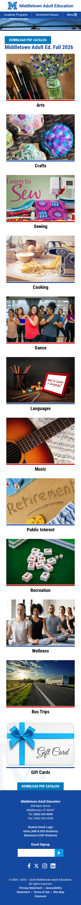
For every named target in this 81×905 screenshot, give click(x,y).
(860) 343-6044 (43, 814)
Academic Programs (16, 14)
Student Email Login (40, 827)
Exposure (40, 896)
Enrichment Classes (47, 14)
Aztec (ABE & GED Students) (40, 831)
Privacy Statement (30, 888)
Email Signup (40, 844)
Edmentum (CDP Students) (40, 835)
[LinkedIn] (53, 865)
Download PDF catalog (28, 40)
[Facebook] (28, 865)
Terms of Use (41, 892)
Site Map (58, 892)
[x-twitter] (36, 865)
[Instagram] (44, 865)
